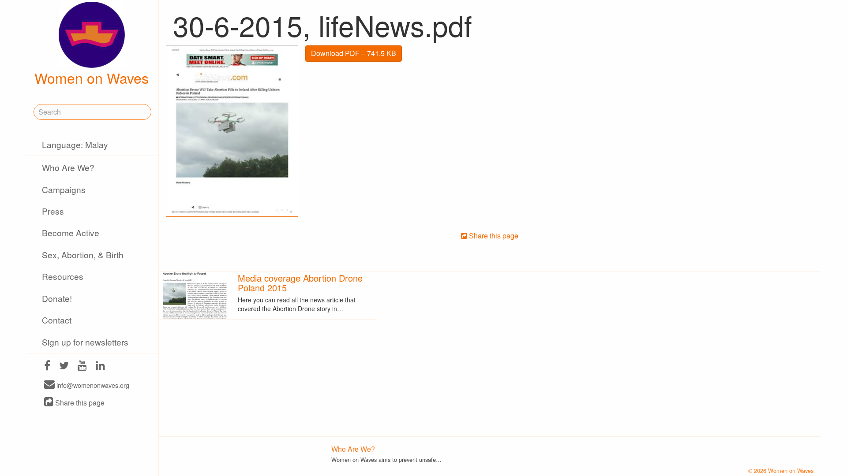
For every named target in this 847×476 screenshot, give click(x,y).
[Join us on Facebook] (47, 366)
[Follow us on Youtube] (82, 366)
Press (53, 211)
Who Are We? (68, 167)
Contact (56, 320)
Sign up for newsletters (85, 342)
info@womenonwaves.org (92, 385)
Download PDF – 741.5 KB (353, 53)
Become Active (70, 232)
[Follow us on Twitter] (64, 366)
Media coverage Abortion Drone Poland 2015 (300, 282)
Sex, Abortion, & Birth (83, 254)
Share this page (79, 403)
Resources (62, 276)
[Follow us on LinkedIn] (100, 366)
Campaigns (64, 189)
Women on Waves (91, 77)
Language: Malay (75, 144)
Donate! (57, 298)
